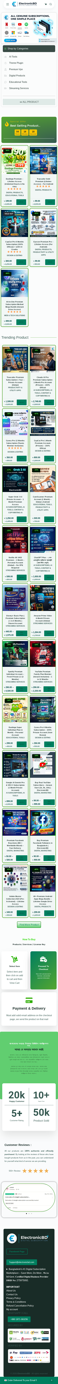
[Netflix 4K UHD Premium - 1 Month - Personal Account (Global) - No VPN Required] (15, 540)
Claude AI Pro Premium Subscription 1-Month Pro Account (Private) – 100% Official (42, 382)
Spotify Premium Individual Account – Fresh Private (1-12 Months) (15, 675)
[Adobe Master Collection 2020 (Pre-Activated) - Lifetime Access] (15, 879)
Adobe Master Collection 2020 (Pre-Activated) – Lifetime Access (15, 900)
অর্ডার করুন (21, 202)
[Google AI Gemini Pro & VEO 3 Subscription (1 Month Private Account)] (15, 765)
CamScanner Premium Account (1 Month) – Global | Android (43, 499)
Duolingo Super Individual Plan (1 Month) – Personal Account (15, 731)
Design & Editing (14, 255)
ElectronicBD (24, 1373)
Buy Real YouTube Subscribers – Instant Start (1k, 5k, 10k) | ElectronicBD (42, 786)
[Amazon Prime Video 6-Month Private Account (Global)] (42, 598)
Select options (21, 633)
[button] (5, 1197)
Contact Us (11, 1294)
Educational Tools (14, 195)
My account (12, 1309)
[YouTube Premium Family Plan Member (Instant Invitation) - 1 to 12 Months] (42, 654)
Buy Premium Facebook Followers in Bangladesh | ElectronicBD (43, 844)
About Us (11, 1290)
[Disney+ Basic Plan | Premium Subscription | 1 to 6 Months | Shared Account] (15, 598)
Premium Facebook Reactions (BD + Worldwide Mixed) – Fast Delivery (15, 844)
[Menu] (7, 4)
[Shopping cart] (46, 4)
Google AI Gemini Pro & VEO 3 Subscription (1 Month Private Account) (15, 786)
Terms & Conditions (16, 1302)
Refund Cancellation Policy (20, 1305)
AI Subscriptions (42, 390)
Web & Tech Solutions (14, 315)
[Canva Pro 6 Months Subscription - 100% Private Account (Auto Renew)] (42, 710)
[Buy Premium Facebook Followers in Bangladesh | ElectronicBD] (42, 823)
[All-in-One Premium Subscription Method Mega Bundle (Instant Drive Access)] (14, 283)
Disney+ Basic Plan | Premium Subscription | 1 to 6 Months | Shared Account (15, 619)
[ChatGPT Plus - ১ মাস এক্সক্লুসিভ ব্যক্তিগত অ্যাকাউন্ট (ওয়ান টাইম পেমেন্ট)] (42, 540)
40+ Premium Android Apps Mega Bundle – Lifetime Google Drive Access (42, 900)
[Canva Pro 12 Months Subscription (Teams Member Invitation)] (15, 423)
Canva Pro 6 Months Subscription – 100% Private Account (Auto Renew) (42, 731)
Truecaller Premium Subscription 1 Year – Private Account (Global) (15, 381)
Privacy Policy (13, 1298)
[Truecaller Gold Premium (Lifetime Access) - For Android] (43, 160)
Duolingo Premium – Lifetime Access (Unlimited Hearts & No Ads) (15, 183)
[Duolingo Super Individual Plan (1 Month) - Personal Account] (15, 710)
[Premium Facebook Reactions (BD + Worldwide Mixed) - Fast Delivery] (15, 823)
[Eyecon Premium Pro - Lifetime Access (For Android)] (43, 223)
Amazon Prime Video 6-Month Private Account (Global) (43, 618)
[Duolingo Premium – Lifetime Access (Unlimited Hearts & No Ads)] (14, 160)
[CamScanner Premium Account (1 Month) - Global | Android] (42, 479)
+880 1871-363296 (19, 1319)
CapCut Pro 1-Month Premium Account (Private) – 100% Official (43, 444)
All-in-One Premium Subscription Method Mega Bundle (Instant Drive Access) (14, 306)
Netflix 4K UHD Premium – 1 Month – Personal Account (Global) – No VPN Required (15, 563)
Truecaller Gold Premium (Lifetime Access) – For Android (43, 181)
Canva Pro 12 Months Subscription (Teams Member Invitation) (15, 443)
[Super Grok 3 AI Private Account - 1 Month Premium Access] (15, 479)
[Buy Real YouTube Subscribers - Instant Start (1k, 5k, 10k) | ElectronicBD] (42, 765)
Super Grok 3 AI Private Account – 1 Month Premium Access (15, 501)
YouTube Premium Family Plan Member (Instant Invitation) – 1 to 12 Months (42, 675)
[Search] (51, 4)
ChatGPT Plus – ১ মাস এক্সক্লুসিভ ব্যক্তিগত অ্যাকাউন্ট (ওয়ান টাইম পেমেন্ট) (43, 560)
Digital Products (14, 193)
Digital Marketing (42, 793)
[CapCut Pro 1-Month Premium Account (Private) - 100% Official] (42, 423)
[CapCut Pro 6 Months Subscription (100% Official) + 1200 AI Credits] (14, 223)
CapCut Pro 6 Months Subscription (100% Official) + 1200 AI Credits (14, 245)
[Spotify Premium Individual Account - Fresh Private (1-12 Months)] (15, 654)
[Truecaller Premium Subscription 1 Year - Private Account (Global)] (15, 360)
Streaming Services (15, 570)
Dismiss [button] (52, 1380)
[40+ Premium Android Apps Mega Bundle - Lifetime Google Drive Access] (42, 879)
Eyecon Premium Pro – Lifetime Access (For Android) (43, 244)
